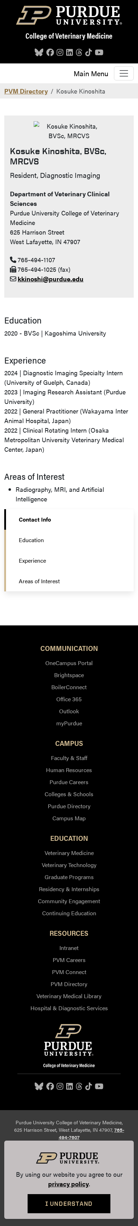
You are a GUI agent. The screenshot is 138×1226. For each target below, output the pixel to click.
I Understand (69, 1203)
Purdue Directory (69, 806)
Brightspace (69, 675)
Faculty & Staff (69, 758)
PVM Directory (26, 90)
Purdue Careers (69, 782)
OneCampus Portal (69, 663)
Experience (32, 560)
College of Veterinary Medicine (69, 35)
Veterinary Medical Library (69, 996)
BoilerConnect (69, 687)
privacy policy (68, 1183)
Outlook (69, 711)
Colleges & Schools (69, 794)
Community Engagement (69, 901)
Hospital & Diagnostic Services (69, 1008)
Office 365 (69, 699)
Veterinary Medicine (69, 853)
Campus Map (69, 818)
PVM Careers (69, 960)
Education (31, 540)
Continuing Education (69, 913)
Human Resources (69, 770)
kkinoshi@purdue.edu (51, 278)
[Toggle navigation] (124, 73)
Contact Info (35, 519)
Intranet (69, 948)
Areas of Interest (39, 581)
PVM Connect (69, 972)
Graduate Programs (69, 877)
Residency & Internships (69, 889)
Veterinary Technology (69, 865)
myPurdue (69, 723)
